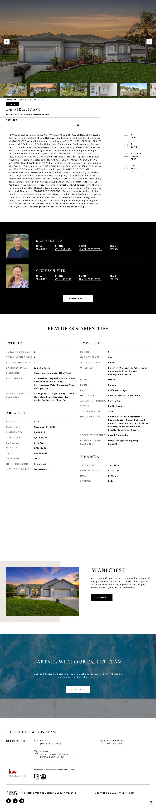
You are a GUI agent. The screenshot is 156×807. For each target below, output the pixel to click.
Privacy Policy (126, 792)
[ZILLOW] (21, 800)
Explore (102, 597)
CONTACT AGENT (78, 298)
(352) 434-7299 (63, 279)
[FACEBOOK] (8, 800)
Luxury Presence (66, 792)
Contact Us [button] (78, 690)
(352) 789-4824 (63, 249)
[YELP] (15, 800)
